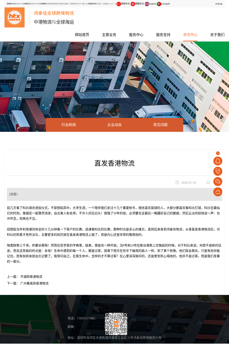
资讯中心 (190, 35)
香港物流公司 (11, 3)
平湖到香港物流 (30, 276)
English (152, 3)
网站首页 (82, 35)
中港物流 (26, 3)
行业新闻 (68, 125)
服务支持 (163, 35)
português (165, 3)
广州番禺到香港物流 (34, 283)
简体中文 (125, 3)
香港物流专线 (92, 3)
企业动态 (114, 125)
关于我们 (217, 35)
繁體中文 (139, 3)
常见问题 (160, 125)
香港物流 (44, 3)
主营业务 (109, 35)
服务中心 (136, 35)
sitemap (218, 3)
